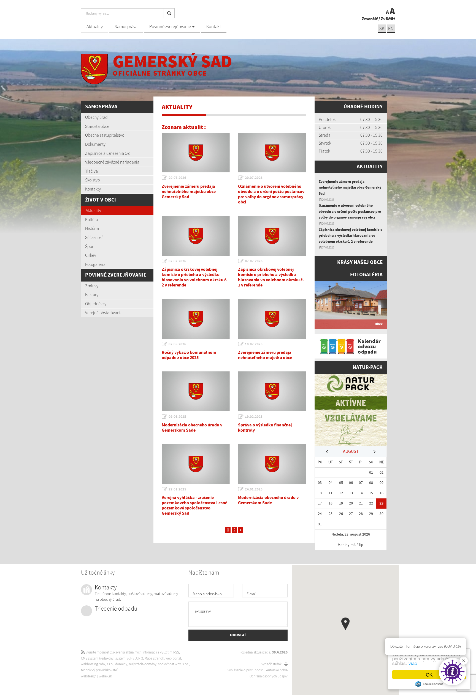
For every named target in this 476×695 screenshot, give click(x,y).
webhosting (89, 664)
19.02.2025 (254, 416)
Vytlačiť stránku (272, 664)
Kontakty (93, 189)
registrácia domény (142, 664)
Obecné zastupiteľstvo (104, 135)
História (92, 228)
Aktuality (94, 26)
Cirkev (90, 255)
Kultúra (91, 219)
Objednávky (95, 303)
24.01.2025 (254, 489)
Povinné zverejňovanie (170, 26)
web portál (173, 658)
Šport (90, 246)
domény (121, 664)
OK (429, 674)
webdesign (88, 676)
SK (381, 28)
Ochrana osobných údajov (269, 676)
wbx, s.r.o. (106, 664)
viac (413, 663)
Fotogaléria (95, 264)
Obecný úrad (96, 117)
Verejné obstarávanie (104, 312)
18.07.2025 (254, 344)
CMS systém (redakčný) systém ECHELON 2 (112, 658)
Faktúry (91, 294)
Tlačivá (91, 171)
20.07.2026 (177, 177)
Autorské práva (277, 670)
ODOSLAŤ (238, 635)
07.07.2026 (177, 261)
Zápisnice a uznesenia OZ (107, 153)
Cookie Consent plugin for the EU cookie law (429, 684)
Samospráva (126, 26)
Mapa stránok (154, 658)
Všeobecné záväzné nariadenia (112, 162)
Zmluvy (91, 285)
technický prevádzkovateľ (99, 670)
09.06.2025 (177, 416)
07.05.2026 (177, 344)
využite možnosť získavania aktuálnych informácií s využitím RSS (132, 652)
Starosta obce (97, 126)
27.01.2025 (177, 489)
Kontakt (213, 26)
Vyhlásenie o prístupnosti (246, 670)
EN (391, 28)
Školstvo (92, 180)
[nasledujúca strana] (240, 530)
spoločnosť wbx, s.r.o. (173, 664)
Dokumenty (95, 144)
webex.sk (105, 676)
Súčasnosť (94, 237)
